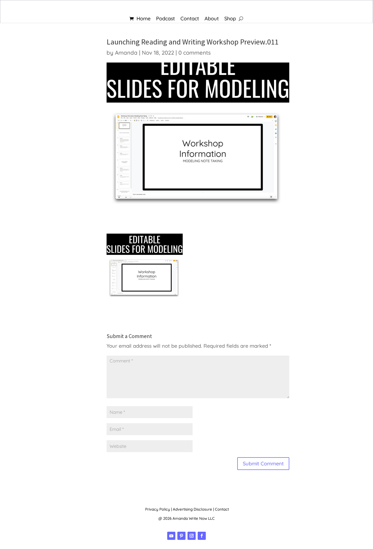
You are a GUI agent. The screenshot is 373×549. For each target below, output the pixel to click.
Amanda (126, 52)
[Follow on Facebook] (202, 536)
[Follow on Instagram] (192, 536)
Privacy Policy (157, 509)
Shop (230, 19)
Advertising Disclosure (192, 509)
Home (143, 19)
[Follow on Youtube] (171, 536)
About (212, 19)
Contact (189, 19)
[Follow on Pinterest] (181, 536)
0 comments (194, 52)
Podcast (165, 19)
